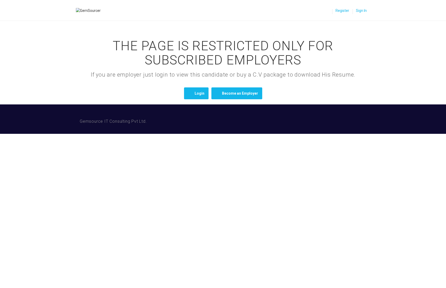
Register (342, 11)
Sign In (361, 11)
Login (199, 93)
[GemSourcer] (91, 10)
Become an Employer (240, 93)
